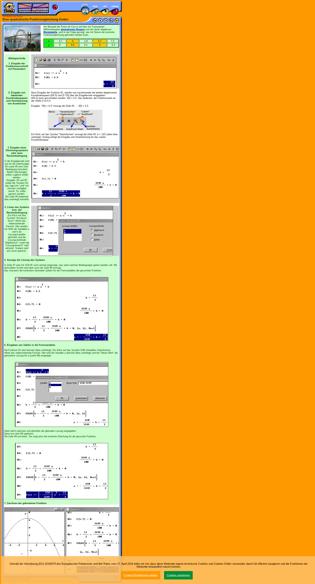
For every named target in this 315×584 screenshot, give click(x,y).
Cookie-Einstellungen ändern (141, 575)
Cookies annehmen (178, 575)
